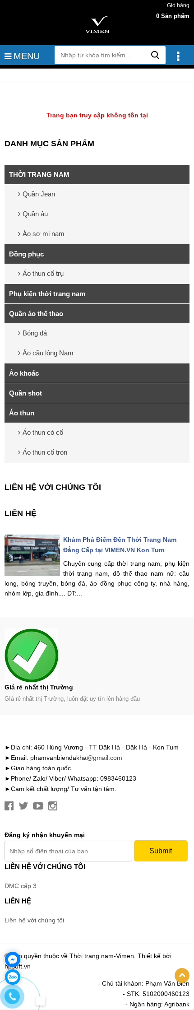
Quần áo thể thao (36, 313)
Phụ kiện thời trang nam (47, 294)
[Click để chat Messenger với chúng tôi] (12, 959)
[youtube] (38, 806)
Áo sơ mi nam (44, 233)
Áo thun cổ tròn (45, 452)
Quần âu (35, 214)
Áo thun (21, 413)
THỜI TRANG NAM (39, 174)
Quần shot (25, 393)
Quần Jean (39, 194)
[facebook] (9, 806)
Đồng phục (26, 254)
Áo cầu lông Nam (48, 353)
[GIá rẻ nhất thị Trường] (97, 655)
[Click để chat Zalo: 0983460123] (12, 977)
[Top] (182, 975)
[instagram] (52, 806)
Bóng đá (35, 333)
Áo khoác (24, 373)
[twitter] (23, 806)
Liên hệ (21, 513)
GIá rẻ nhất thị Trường (39, 687)
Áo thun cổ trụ (43, 273)
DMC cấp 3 (21, 885)
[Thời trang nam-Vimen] (97, 24)
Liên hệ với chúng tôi (53, 487)
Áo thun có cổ (43, 432)
